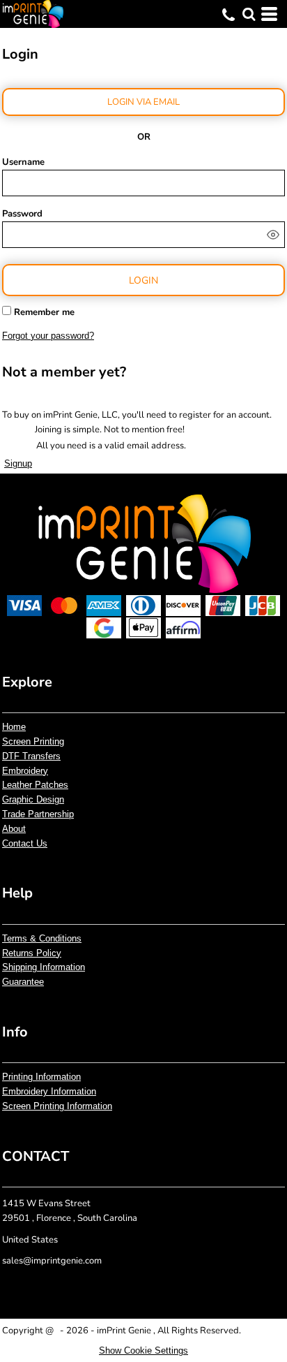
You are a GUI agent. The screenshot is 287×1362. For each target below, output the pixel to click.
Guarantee (23, 981)
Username (23, 162)
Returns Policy (31, 953)
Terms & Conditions (42, 938)
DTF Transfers (31, 756)
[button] (249, 14)
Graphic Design (33, 799)
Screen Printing (33, 741)
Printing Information (41, 1076)
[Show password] (273, 234)
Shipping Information (43, 967)
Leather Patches (35, 784)
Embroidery (25, 771)
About (14, 828)
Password (22, 213)
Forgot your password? (48, 335)
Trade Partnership (38, 814)
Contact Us (24, 843)
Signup (18, 463)
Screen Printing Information (57, 1106)
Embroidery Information (49, 1091)
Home (14, 727)
